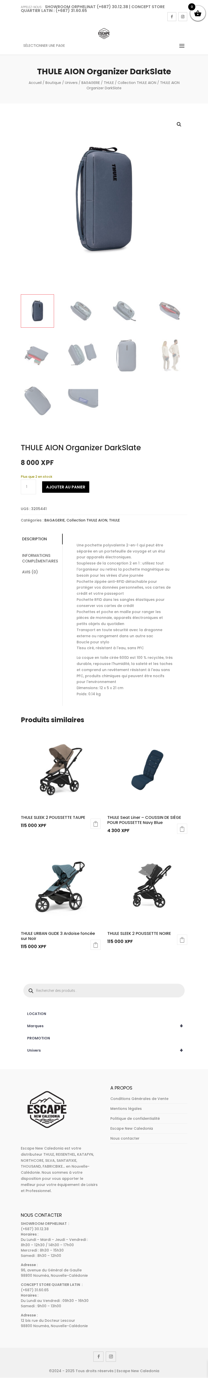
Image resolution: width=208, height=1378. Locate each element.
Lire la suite (96, 824)
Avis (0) (30, 572)
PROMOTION (38, 1038)
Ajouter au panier (65, 487)
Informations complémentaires (40, 558)
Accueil (35, 82)
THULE (109, 82)
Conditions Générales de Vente (139, 1098)
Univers (71, 82)
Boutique (53, 82)
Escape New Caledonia (131, 1128)
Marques (105, 1025)
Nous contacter (125, 1138)
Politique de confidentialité (135, 1118)
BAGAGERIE (90, 82)
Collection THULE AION (137, 82)
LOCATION (36, 1013)
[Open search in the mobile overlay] (104, 990)
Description (34, 539)
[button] (179, 124)
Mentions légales (126, 1108)
